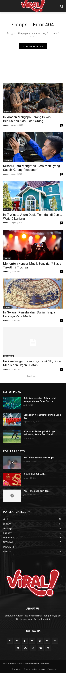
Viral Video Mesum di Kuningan (38, 457)
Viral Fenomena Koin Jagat (36, 491)
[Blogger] (10, 641)
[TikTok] (33, 648)
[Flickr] (32, 641)
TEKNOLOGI (8, 356)
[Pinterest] (55, 641)
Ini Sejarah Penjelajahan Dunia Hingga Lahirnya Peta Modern (29, 314)
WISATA (7, 209)
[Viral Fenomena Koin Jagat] (12, 496)
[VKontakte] (41, 648)
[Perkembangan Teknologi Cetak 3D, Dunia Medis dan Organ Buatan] (33, 342)
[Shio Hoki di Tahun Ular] (12, 479)
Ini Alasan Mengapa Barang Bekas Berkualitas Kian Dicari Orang (27, 119)
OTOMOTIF (8, 161)
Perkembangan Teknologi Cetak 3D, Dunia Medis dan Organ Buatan (32, 363)
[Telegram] (25, 648)
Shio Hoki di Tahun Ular (35, 474)
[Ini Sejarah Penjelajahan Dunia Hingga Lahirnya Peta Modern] (33, 294)
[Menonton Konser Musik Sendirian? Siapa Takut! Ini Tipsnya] (33, 245)
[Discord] (17, 641)
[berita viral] (33, 583)
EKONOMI (7, 112)
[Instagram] (40, 641)
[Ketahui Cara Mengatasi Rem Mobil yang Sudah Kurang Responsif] (33, 147)
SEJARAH (7, 307)
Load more (32, 376)
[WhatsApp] (48, 648)
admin (5, 125)
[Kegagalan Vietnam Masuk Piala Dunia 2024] (12, 419)
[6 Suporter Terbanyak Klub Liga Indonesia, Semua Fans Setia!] (12, 436)
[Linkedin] (47, 641)
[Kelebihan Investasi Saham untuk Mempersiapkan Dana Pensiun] (12, 403)
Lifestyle (7, 258)
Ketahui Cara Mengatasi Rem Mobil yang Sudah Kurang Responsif (31, 168)
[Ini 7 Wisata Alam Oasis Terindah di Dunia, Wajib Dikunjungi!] (33, 196)
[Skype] (18, 648)
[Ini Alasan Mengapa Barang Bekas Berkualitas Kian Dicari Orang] (33, 98)
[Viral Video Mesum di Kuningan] (12, 462)
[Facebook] (25, 641)
